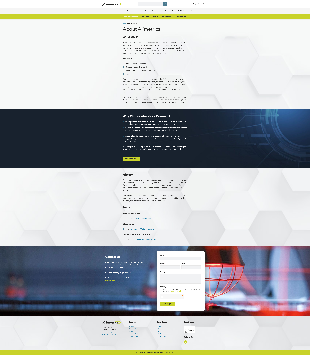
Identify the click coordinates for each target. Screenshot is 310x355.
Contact (205, 4)
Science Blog (161, 329)
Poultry (145, 16)
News (199, 4)
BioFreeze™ (134, 331)
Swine (155, 16)
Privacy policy (174, 291)
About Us (188, 4)
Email (162, 263)
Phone (183, 263)
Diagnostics (131, 11)
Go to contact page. (113, 280)
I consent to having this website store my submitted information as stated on (181, 290)
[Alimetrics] (111, 4)
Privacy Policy (162, 336)
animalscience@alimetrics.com (143, 239)
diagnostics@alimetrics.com (142, 229)
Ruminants (166, 16)
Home (124, 23)
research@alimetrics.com (141, 218)
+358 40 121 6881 (107, 332)
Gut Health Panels (135, 334)
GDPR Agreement (166, 287)
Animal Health (148, 11)
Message (163, 272)
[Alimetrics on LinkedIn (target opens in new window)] (185, 342)
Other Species (180, 16)
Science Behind (178, 11)
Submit (167, 304)
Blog (194, 4)
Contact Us (130, 159)
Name (162, 255)
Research (118, 11)
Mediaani (168, 352)
